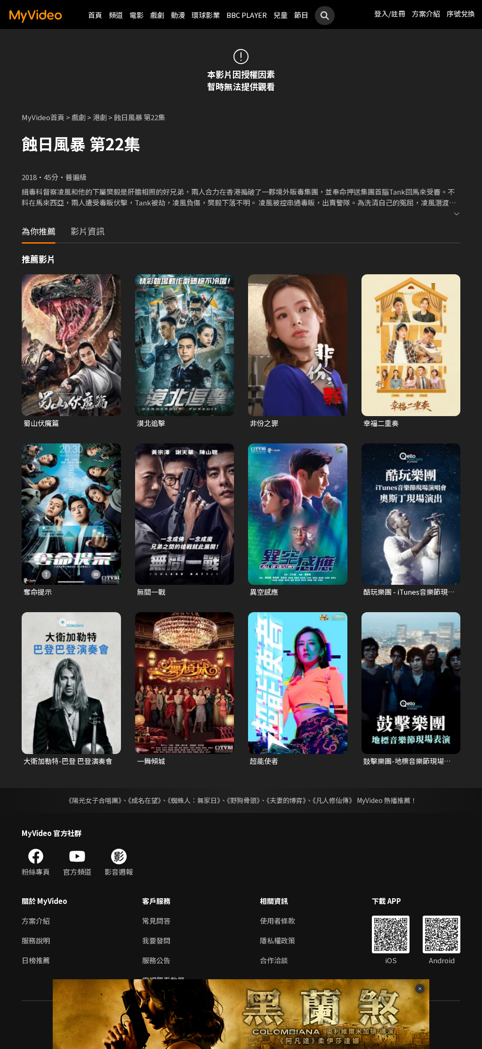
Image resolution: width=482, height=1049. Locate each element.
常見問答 (156, 921)
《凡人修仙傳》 (334, 800)
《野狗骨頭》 (243, 800)
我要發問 (156, 940)
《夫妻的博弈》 (286, 800)
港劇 (100, 117)
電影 (136, 15)
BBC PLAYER (246, 15)
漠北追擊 (151, 423)
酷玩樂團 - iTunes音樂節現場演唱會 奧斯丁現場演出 (409, 592)
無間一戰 (151, 592)
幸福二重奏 (381, 423)
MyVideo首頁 (43, 117)
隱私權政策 (277, 940)
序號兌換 (461, 13)
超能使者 (264, 761)
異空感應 (264, 592)
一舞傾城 (151, 761)
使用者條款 (277, 921)
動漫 (178, 15)
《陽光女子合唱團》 (93, 800)
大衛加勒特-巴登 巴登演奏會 (68, 761)
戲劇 (157, 15)
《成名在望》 (144, 800)
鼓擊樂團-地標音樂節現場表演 (407, 761)
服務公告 (156, 960)
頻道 (116, 15)
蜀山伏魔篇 (41, 423)
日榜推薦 (36, 960)
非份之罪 (264, 423)
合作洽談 (274, 960)
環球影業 (206, 15)
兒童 (280, 15)
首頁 (95, 15)
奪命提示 (38, 592)
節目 (301, 15)
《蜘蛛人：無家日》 (194, 800)
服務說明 (36, 940)
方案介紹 (426, 13)
